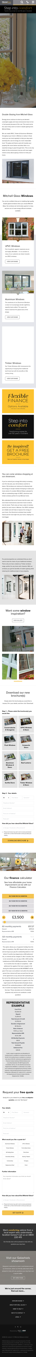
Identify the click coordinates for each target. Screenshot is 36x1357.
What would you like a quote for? (14, 1139)
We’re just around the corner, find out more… (18, 1289)
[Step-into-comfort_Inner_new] (18, 427)
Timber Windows (10, 1148)
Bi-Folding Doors (10, 1152)
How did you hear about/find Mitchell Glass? (17, 823)
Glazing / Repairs (26, 1156)
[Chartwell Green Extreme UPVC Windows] (26, 666)
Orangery (26, 1161)
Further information (9, 1172)
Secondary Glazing (10, 1156)
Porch (26, 1165)
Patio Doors (26, 1152)
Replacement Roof (10, 1165)
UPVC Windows (26, 1143)
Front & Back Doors (26, 1148)
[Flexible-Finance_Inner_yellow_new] (18, 401)
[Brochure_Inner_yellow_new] (18, 452)
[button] (18, 1278)
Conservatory (10, 1161)
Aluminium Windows (10, 1143)
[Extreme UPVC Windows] (18, 639)
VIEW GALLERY (18, 620)
